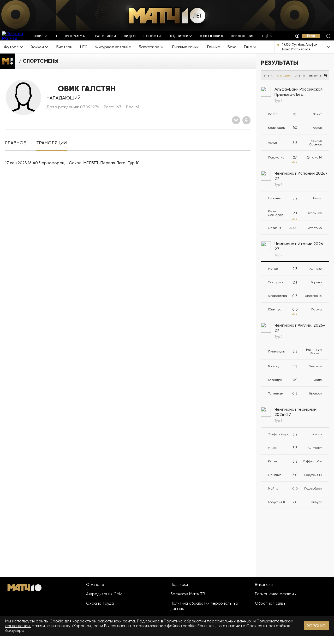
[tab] (15, 143)
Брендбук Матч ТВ (187, 594)
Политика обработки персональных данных (204, 606)
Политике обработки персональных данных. (208, 621)
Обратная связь (270, 603)
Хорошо (316, 625)
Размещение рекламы (275, 594)
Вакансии (264, 584)
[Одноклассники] (246, 120)
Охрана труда (100, 603)
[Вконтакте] (236, 120)
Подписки (179, 584)
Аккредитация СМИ (104, 594)
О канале (95, 584)
